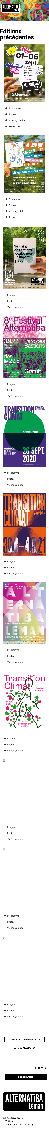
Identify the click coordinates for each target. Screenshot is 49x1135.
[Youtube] (42, 1068)
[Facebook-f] (35, 1068)
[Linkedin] (39, 1068)
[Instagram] (46, 1068)
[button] (45, 10)
